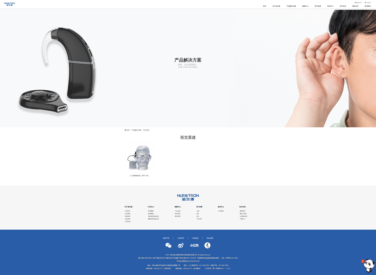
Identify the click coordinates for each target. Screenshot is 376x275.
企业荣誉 (127, 213)
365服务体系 (243, 216)
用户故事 (318, 6)
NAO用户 (199, 219)
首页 (264, 6)
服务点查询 (243, 213)
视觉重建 (151, 213)
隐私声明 (166, 238)
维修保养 (242, 211)
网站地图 (210, 238)
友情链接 (195, 238)
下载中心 (242, 219)
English (368, 2)
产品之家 (177, 211)
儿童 (198, 211)
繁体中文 (359, 2)
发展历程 (127, 216)
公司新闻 (221, 211)
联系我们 (368, 6)
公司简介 (127, 211)
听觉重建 (151, 211)
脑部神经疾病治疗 (153, 219)
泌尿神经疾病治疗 (153, 216)
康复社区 (355, 6)
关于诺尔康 (276, 6)
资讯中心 (330, 6)
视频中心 (305, 6)
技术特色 (177, 213)
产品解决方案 (291, 6)
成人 (198, 213)
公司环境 (127, 221)
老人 (198, 216)
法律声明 (181, 238)
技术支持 (343, 6)
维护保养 (177, 216)
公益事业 (127, 219)
